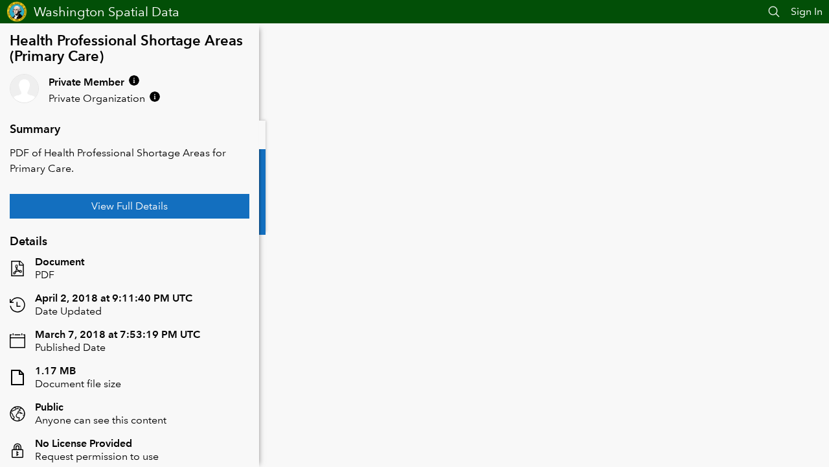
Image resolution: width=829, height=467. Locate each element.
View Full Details (129, 206)
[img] (134, 80)
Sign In (807, 11)
